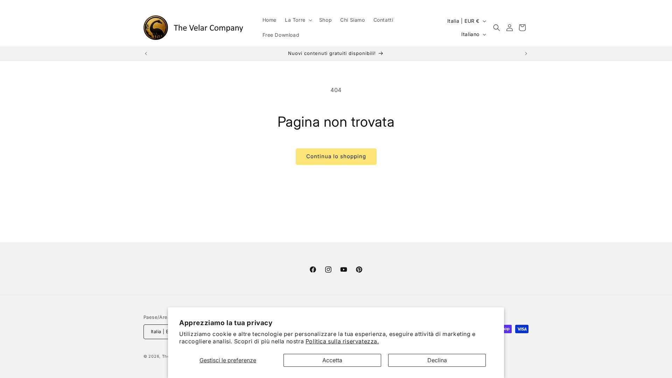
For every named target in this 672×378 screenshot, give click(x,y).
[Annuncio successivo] (526, 53)
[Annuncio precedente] (146, 53)
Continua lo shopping (336, 156)
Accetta (332, 360)
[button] (298, 20)
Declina (437, 360)
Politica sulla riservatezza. (342, 341)
